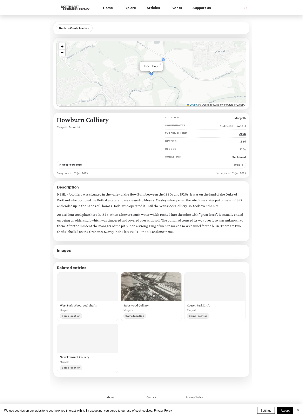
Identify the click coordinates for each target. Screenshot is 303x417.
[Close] (298, 410)
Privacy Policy (163, 410)
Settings (266, 410)
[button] (130, 8)
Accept (285, 410)
